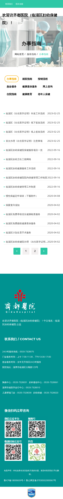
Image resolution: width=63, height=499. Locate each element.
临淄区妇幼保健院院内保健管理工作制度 (26, 177)
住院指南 (12, 94)
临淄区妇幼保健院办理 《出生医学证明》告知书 (30, 241)
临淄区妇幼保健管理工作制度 (21, 186)
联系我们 (9, 4)
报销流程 (43, 78)
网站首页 (19, 54)
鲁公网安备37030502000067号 (41, 480)
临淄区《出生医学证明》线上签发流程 (25, 131)
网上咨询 (48, 86)
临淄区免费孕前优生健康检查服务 (23, 214)
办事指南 (12, 78)
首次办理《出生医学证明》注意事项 (24, 140)
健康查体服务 (29, 86)
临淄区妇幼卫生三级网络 (18, 159)
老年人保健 (44, 94)
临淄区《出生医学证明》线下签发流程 (25, 122)
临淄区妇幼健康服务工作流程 (21, 168)
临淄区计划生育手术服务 (18, 232)
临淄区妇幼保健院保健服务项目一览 (24, 150)
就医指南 (27, 78)
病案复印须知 (13, 205)
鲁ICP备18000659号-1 (14, 480)
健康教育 (27, 94)
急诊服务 (12, 86)
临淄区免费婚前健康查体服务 (21, 223)
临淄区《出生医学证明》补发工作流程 (25, 113)
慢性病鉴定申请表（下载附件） (22, 195)
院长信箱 (19, 4)
